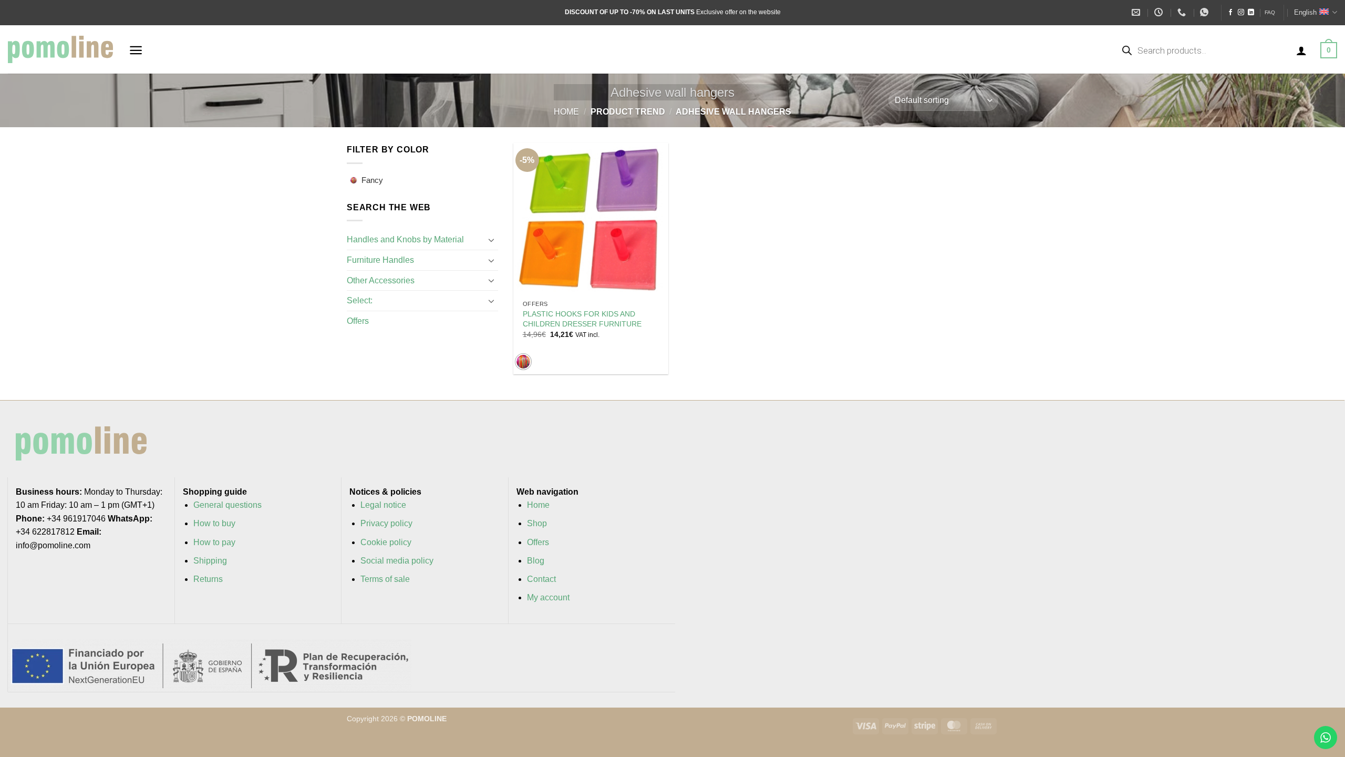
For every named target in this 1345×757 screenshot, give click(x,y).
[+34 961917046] (1182, 12)
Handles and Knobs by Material (405, 239)
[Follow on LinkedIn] (1251, 12)
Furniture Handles (380, 259)
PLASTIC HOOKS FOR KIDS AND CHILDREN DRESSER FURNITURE (582, 319)
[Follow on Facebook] (1230, 12)
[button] (136, 50)
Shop (537, 523)
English (1305, 12)
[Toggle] (491, 239)
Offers (358, 320)
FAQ (1270, 12)
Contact (541, 579)
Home (566, 111)
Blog (535, 560)
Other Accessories (381, 280)
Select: (360, 300)
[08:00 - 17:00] (1159, 12)
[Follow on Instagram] (1241, 12)
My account (548, 597)
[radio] (523, 362)
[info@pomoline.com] (1137, 12)
